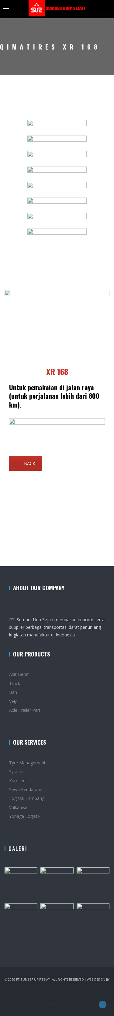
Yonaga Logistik (24, 816)
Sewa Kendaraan (25, 789)
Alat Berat (19, 674)
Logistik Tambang (26, 798)
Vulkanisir (18, 807)
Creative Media (57, 1004)
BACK (29, 463)
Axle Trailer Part (24, 710)
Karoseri (17, 781)
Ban (13, 692)
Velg (13, 701)
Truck (14, 683)
